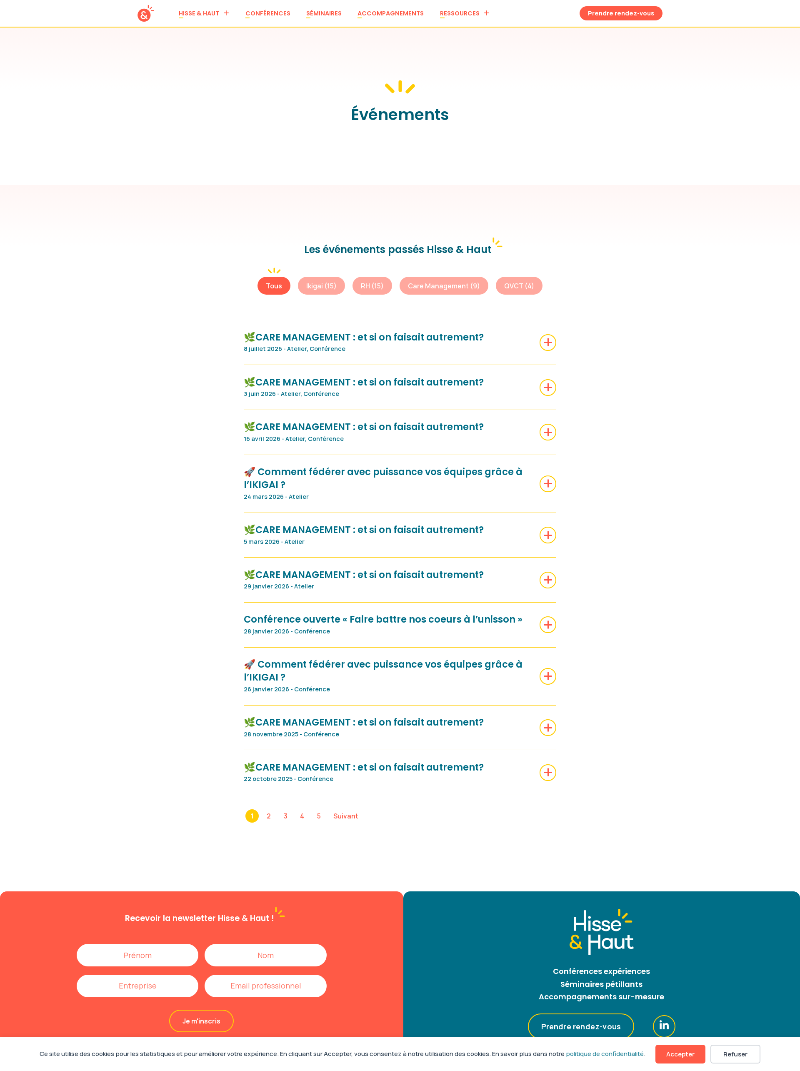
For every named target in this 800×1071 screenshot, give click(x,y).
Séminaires (324, 13)
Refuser (735, 1054)
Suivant (345, 816)
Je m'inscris (201, 1021)
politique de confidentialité (605, 1053)
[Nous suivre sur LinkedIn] (664, 1026)
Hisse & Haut (199, 13)
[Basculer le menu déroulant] (226, 13)
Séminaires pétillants (601, 984)
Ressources (460, 13)
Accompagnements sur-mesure (601, 996)
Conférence (327, 349)
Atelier (297, 349)
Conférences (267, 13)
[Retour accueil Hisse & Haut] (146, 13)
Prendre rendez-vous (621, 13)
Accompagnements (391, 13)
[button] (274, 286)
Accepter (680, 1054)
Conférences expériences (601, 971)
